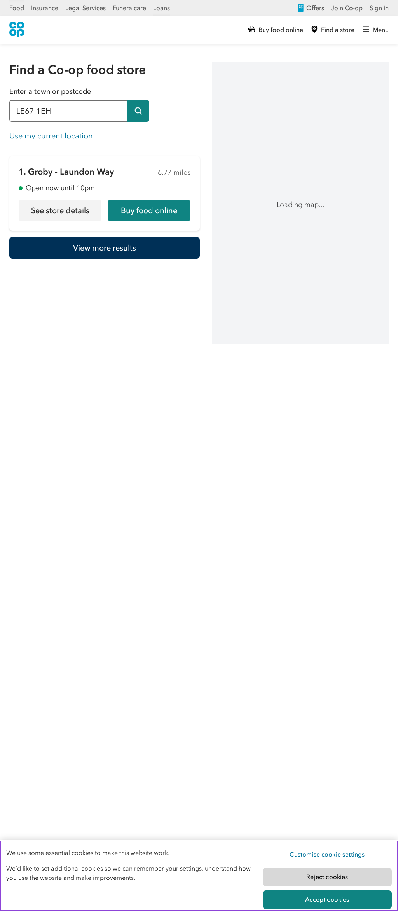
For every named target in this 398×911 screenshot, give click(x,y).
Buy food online (149, 210)
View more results (104, 247)
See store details (66, 213)
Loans (161, 8)
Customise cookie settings (327, 854)
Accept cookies (327, 899)
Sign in (379, 8)
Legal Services (85, 8)
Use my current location (51, 135)
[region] (199, 875)
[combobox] (68, 111)
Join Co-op (347, 8)
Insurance (44, 8)
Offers (315, 8)
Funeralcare (129, 8)
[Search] (138, 111)
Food (16, 8)
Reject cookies (327, 877)
